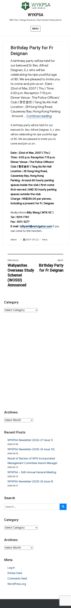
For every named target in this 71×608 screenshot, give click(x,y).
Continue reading (39, 116)
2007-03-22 (32, 239)
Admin (14, 239)
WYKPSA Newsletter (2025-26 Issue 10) (30, 449)
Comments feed (17, 578)
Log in (11, 567)
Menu (35, 28)
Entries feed (14, 573)
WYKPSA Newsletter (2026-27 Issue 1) (30, 440)
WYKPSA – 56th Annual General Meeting (31, 472)
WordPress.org (16, 584)
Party (45, 239)
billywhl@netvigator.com (36, 226)
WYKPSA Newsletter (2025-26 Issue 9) (30, 481)
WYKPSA (35, 15)
